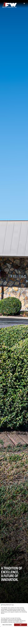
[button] (24, 3)
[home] (9, 4)
